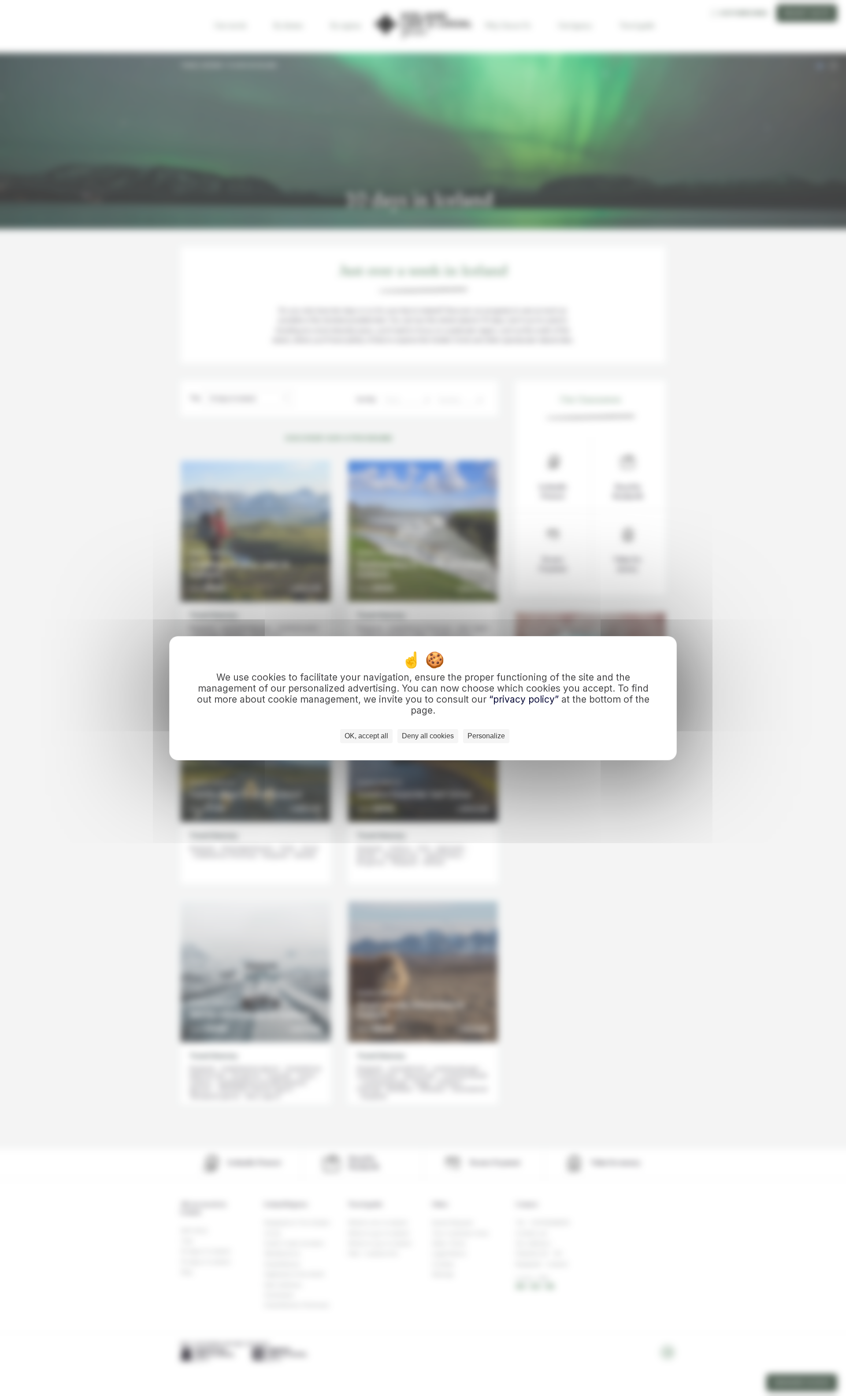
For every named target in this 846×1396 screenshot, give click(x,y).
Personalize (486, 736)
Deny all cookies (428, 736)
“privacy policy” (525, 699)
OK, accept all (366, 736)
